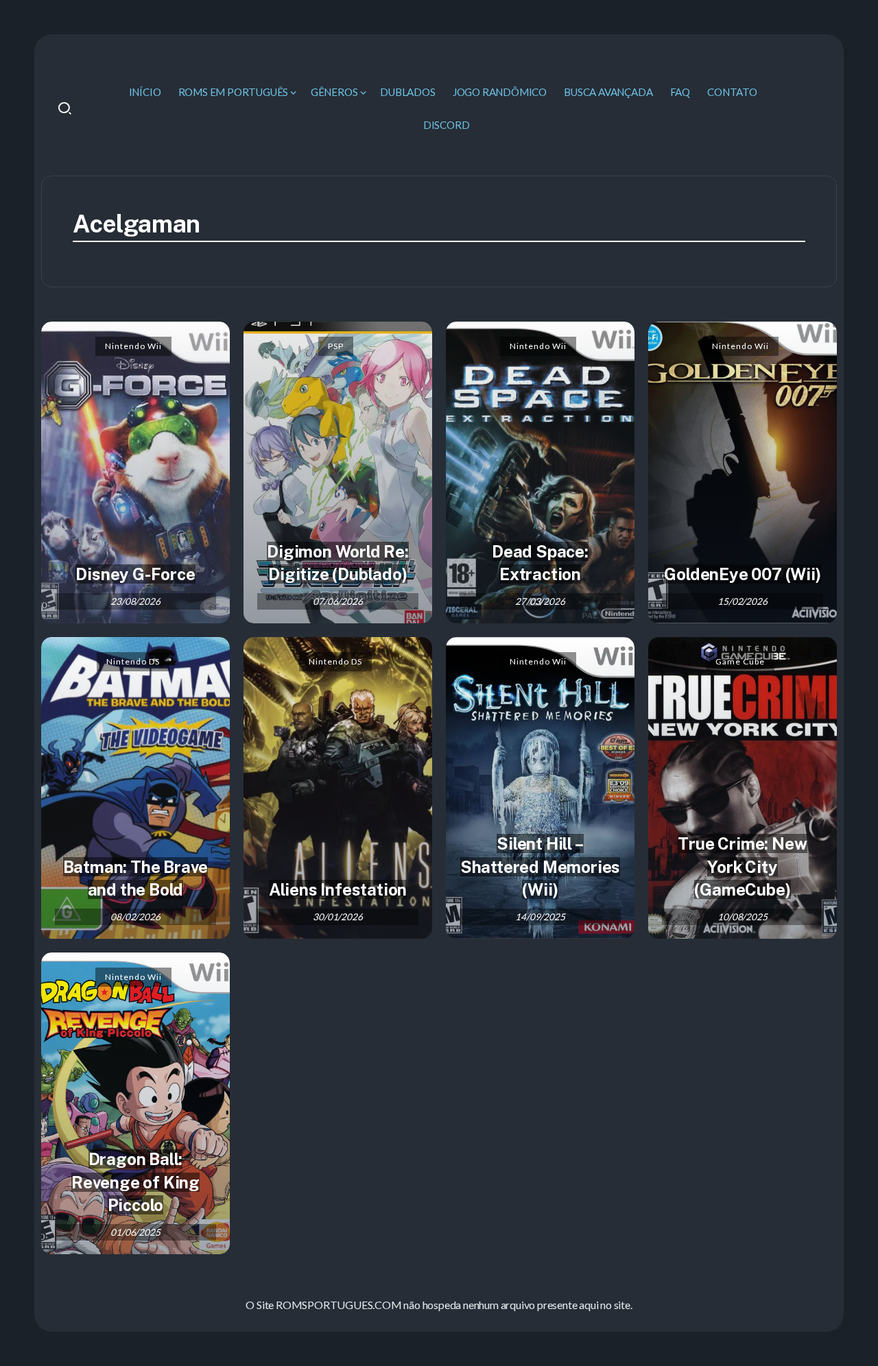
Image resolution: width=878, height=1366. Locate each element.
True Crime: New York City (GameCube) (742, 866)
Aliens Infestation (338, 889)
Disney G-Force (135, 574)
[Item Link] (135, 472)
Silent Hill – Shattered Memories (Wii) (540, 866)
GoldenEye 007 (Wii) (742, 574)
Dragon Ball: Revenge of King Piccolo (135, 1181)
